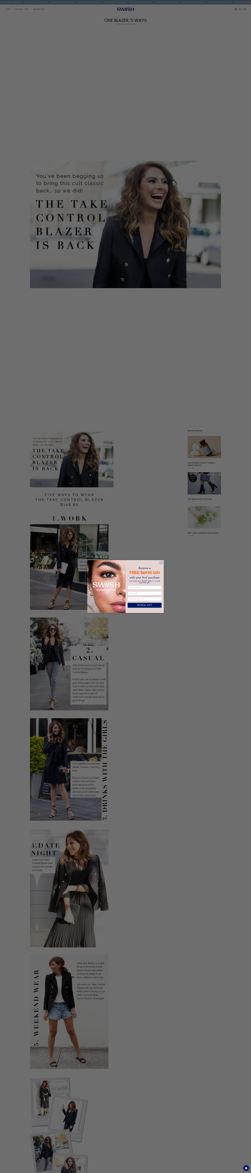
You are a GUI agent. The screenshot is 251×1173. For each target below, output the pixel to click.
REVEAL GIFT (144, 605)
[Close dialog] (161, 563)
